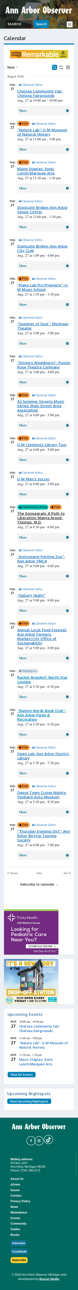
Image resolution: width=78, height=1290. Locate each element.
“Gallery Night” (31, 595)
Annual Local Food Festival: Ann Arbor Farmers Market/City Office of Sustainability (42, 636)
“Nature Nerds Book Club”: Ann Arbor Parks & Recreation (41, 715)
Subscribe (19, 1260)
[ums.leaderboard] (39, 57)
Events (15, 1218)
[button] (29, 1139)
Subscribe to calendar (37, 884)
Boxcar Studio (49, 1279)
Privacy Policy (20, 1201)
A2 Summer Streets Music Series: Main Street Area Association (40, 405)
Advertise (18, 1243)
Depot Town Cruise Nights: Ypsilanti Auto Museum (41, 794)
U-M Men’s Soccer (33, 479)
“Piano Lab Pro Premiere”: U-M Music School (43, 287)
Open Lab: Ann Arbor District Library (43, 755)
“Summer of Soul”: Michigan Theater (42, 325)
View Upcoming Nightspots (29, 1101)
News (14, 1206)
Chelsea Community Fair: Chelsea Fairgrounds (40, 93)
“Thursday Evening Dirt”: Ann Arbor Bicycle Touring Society (43, 835)
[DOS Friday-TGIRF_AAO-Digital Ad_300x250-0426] (39, 981)
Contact (16, 1195)
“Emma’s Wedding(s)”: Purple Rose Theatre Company (43, 364)
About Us (17, 1178)
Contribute (19, 1251)
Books (15, 1234)
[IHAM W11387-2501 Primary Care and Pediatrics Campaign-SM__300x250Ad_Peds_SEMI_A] (39, 932)
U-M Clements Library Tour (42, 444)
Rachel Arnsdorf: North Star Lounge (42, 679)
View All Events (22, 1074)
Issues (15, 1190)
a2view (15, 1184)
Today (39, 873)
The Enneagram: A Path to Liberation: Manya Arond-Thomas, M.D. (41, 517)
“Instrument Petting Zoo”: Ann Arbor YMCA (41, 558)
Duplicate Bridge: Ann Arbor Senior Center (42, 209)
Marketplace (19, 1212)
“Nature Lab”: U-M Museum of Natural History (42, 132)
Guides (15, 1229)
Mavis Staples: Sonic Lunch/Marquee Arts (36, 170)
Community (18, 1223)
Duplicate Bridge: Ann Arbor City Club (42, 248)
